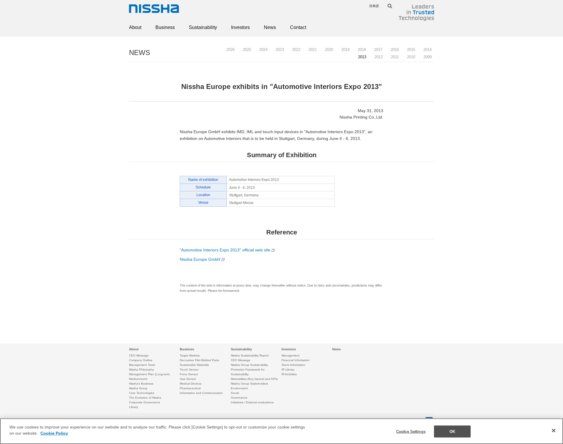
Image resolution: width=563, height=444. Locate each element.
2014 (427, 49)
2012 (378, 57)
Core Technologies (141, 393)
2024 (263, 49)
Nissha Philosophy (141, 369)
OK (452, 431)
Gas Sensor (188, 378)
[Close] (553, 430)
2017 (378, 49)
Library (133, 407)
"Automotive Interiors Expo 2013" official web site (225, 250)
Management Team (142, 364)
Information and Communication (201, 393)
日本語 (374, 6)
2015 (411, 49)
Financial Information (296, 360)
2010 (411, 57)
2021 (312, 49)
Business (165, 27)
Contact (298, 27)
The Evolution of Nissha (145, 397)
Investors (240, 27)
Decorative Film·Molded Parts (199, 360)
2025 (247, 49)
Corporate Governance (144, 402)
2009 (427, 57)
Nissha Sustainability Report (250, 355)
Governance (239, 397)
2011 (395, 57)
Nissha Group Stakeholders (249, 383)
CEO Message (139, 355)
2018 (362, 49)
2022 (296, 49)
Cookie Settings (410, 431)
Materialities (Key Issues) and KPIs (254, 378)
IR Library (288, 369)
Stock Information (293, 364)
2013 (362, 57)
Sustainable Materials (194, 364)
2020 (329, 49)
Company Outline (140, 360)
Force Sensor (189, 374)
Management (290, 355)
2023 (280, 49)
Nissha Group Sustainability (249, 364)
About (135, 27)
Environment (239, 388)
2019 (345, 49)
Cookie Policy (54, 433)
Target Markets (190, 355)
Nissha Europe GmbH (200, 259)
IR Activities (289, 374)
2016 (395, 49)
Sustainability (203, 27)
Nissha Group (138, 388)
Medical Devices (190, 383)
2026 (230, 49)
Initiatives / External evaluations (252, 402)
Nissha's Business (141, 383)
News (270, 27)
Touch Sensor (189, 369)
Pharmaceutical (190, 388)
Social (235, 393)
